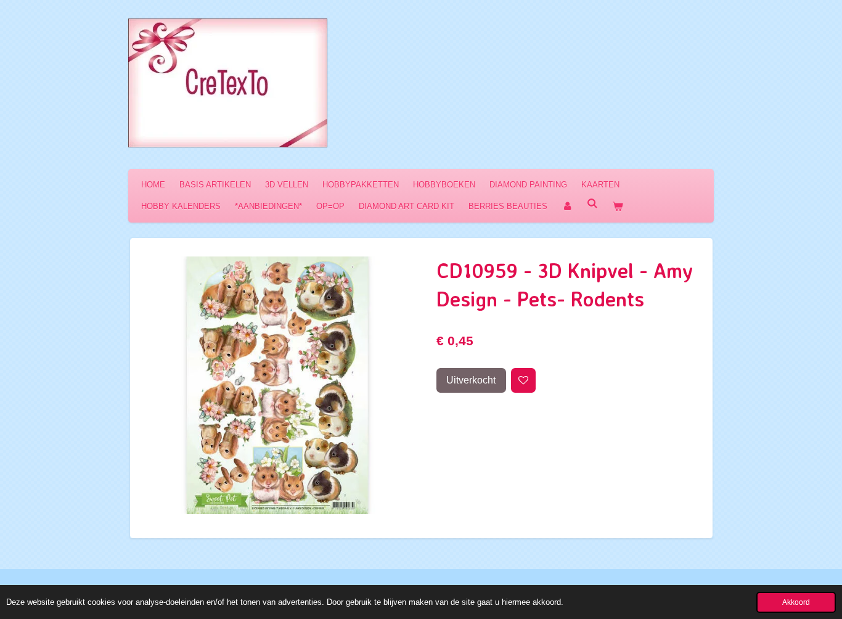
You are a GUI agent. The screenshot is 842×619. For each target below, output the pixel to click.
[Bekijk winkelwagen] (617, 206)
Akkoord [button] (796, 602)
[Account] (567, 206)
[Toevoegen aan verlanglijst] (523, 380)
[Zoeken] (592, 203)
